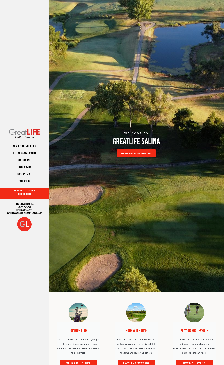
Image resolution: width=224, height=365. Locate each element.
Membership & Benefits (24, 146)
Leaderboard (24, 167)
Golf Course (24, 160)
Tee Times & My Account (24, 153)
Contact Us (24, 181)
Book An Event (24, 174)
